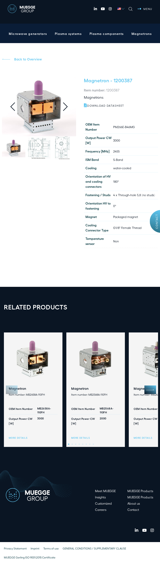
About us (133, 503)
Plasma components (107, 33)
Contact (156, 221)
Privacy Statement (15, 548)
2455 (116, 151)
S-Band (118, 159)
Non (116, 241)
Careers (100, 509)
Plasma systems (68, 33)
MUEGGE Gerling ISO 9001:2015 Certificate (29, 557)
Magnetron (96, 80)
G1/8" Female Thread (127, 228)
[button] (68, 106)
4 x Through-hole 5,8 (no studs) (134, 195)
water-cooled (122, 168)
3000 (116, 140)
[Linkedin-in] (95, 9)
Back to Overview (28, 59)
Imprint (35, 548)
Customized (103, 503)
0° (114, 206)
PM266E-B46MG (124, 127)
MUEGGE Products (140, 491)
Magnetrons (142, 33)
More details (18, 437)
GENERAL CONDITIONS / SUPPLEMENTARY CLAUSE (94, 548)
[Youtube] (103, 9)
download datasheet (105, 105)
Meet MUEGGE (105, 491)
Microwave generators (28, 33)
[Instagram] (110, 9)
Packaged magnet (125, 217)
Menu (147, 8)
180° (116, 181)
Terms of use (51, 548)
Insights (100, 497)
